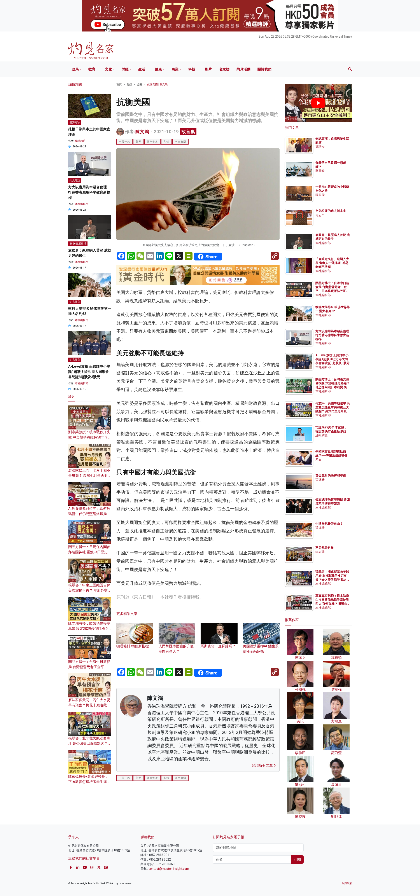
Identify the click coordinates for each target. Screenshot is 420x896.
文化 (108, 69)
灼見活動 (243, 69)
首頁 (119, 84)
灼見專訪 (75, 180)
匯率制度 (152, 141)
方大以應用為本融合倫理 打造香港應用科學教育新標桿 (89, 192)
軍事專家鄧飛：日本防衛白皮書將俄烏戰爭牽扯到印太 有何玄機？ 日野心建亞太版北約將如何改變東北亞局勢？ (332, 603)
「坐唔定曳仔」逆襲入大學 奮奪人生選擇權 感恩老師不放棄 (332, 263)
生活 (141, 69)
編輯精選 (80, 140)
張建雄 (320, 479)
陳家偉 (320, 195)
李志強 (320, 552)
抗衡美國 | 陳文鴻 (157, 84)
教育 (91, 69)
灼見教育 (75, 301)
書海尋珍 (75, 122)
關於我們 (264, 69)
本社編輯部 (81, 204)
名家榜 (224, 69)
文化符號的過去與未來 (330, 211)
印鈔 (166, 141)
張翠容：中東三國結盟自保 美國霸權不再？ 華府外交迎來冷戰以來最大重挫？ (89, 590)
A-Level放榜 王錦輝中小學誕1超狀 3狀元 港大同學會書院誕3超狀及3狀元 (89, 371)
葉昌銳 (320, 171)
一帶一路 (124, 141)
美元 (138, 141)
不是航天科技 (324, 547)
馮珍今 (320, 146)
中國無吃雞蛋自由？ (329, 523)
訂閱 (297, 859)
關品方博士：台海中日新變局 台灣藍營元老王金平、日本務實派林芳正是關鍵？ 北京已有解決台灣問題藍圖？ (332, 291)
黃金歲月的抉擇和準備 (330, 475)
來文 (318, 459)
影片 (208, 69)
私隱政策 (347, 883)
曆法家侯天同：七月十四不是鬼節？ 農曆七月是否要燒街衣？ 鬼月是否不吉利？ (89, 475)
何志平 (320, 215)
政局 (75, 69)
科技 (191, 69)
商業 (175, 69)
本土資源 (180, 141)
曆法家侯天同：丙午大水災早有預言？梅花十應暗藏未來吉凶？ (89, 705)
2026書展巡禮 (78, 243)
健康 (158, 69)
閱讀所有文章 (263, 765)
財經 (125, 69)
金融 (139, 84)
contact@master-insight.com (169, 868)
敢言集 (188, 131)
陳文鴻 (142, 131)
